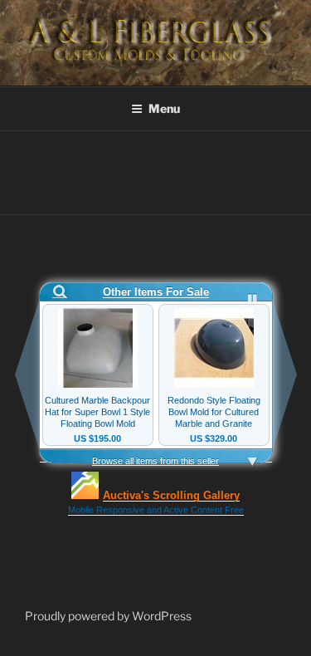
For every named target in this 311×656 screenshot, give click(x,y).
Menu (164, 108)
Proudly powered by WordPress (108, 616)
